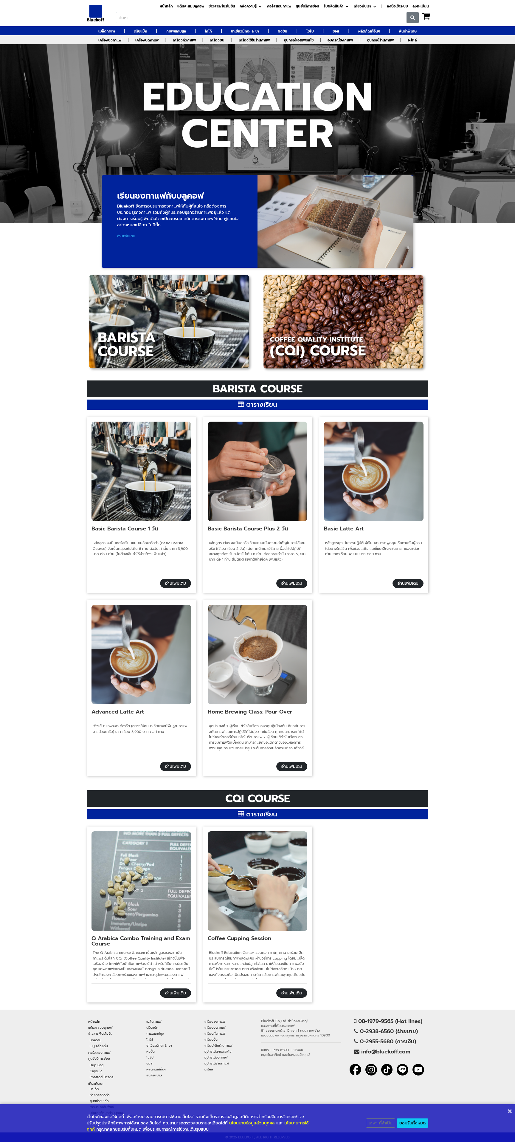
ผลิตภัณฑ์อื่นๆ (369, 31)
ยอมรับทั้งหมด (412, 1123)
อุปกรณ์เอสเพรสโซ (299, 40)
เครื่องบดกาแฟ (147, 40)
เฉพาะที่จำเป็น (381, 1123)
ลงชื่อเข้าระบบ (397, 6)
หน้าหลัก (166, 6)
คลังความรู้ (248, 6)
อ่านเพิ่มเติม (175, 583)
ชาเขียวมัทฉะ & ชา (245, 31)
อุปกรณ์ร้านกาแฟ (380, 40)
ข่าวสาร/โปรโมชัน (222, 6)
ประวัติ (94, 1089)
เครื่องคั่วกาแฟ (184, 40)
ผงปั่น (282, 31)
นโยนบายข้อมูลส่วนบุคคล (252, 1123)
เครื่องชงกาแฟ (109, 40)
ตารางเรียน (260, 404)
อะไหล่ (412, 40)
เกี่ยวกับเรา (362, 6)
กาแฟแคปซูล (176, 31)
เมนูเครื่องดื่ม (99, 1046)
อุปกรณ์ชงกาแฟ (340, 40)
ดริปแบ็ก (140, 31)
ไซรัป (310, 31)
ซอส (336, 31)
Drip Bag (96, 1065)
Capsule (96, 1071)
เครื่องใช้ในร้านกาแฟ (254, 40)
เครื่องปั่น (217, 40)
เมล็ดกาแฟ (106, 31)
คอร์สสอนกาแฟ (279, 6)
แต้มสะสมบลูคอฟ (190, 6)
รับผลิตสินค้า (333, 6)
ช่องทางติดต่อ (100, 1095)
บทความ (95, 1040)
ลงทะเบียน (420, 6)
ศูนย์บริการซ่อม (307, 6)
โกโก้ (208, 31)
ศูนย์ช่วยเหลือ (99, 1100)
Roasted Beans (101, 1077)
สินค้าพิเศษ (408, 31)
